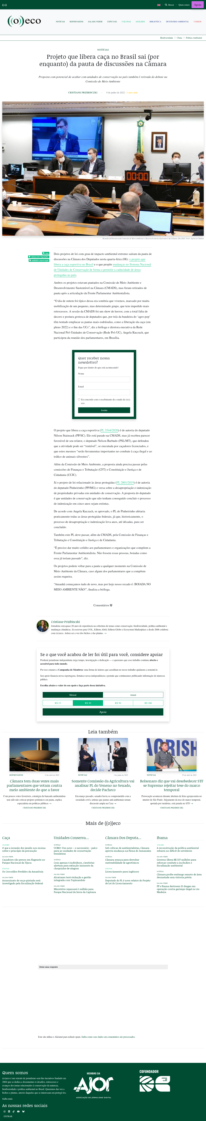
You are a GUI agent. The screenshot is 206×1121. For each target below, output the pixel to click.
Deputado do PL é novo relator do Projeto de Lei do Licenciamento (128, 882)
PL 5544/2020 (109, 430)
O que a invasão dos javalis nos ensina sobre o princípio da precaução (24, 849)
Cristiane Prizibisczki (82, 92)
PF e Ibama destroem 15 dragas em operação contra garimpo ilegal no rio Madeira (178, 889)
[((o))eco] (25, 21)
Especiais (112, 21)
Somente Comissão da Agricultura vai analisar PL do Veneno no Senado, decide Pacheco (103, 785)
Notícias (60, 21)
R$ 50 (118, 703)
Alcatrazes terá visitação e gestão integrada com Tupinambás (72, 878)
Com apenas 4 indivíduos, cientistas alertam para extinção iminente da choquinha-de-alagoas (74, 865)
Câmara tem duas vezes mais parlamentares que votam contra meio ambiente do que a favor (34, 785)
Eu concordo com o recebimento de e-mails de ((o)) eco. (105, 401)
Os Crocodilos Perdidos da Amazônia (22, 871)
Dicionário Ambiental (177, 21)
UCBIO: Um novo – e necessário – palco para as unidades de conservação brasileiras (75, 850)
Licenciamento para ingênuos (122, 871)
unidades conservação (40, 260)
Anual (133, 694)
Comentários (101, 605)
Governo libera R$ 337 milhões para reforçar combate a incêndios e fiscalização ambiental (176, 862)
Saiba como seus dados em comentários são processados (108, 1036)
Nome (81, 373)
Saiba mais (7, 1098)
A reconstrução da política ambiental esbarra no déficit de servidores (178, 849)
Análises (140, 21)
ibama (162, 837)
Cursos (197, 21)
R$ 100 (148, 703)
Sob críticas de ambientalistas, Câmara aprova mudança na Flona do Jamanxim (128, 849)
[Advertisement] (180, 557)
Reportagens (76, 21)
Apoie (197, 5)
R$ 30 (88, 703)
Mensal (72, 694)
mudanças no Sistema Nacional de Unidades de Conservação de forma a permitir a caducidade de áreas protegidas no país (102, 269)
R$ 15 (58, 703)
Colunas (126, 21)
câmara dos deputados (40, 256)
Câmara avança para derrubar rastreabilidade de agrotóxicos (122, 861)
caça (47, 253)
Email (81, 386)
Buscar (171, 4)
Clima (179, 37)
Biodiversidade (166, 37)
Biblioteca (155, 21)
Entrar (8, 1116)
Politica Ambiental (194, 37)
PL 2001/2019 (125, 482)
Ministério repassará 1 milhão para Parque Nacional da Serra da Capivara (75, 890)
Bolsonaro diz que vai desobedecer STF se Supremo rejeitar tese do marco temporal (171, 785)
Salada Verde (95, 21)
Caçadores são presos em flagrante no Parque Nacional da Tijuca (23, 861)
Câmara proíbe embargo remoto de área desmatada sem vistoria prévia (179, 876)
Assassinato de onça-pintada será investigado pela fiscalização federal (22, 882)
